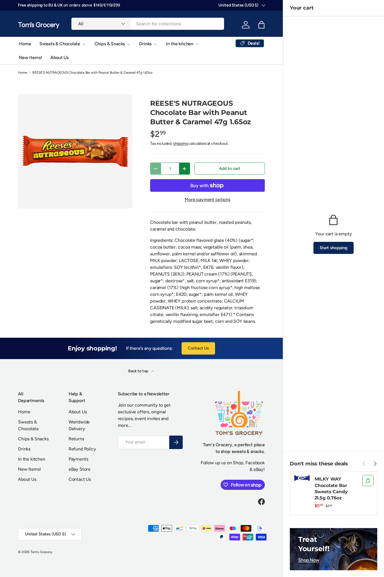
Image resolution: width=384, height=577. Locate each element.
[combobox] (147, 24)
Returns (76, 438)
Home (25, 43)
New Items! (30, 57)
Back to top (138, 371)
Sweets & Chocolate (59, 43)
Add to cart (229, 168)
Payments (78, 459)
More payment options (207, 199)
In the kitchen (179, 43)
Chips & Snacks (109, 43)
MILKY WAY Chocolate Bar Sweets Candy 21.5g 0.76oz (331, 488)
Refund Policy (82, 449)
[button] (261, 25)
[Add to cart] (368, 480)
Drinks (145, 43)
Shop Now (308, 560)
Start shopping (333, 247)
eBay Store (80, 469)
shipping (180, 143)
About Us (59, 57)
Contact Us (198, 348)
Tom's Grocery (41, 552)
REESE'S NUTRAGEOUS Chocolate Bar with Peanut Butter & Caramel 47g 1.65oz (92, 72)
